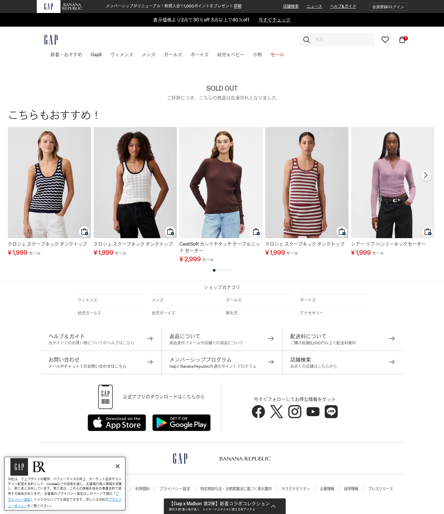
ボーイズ (308, 300)
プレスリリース (380, 489)
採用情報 (351, 489)
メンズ (157, 300)
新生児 (232, 313)
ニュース (314, 6)
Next (426, 175)
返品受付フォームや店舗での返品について (206, 343)
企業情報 (327, 489)
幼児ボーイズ (163, 313)
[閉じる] (118, 466)
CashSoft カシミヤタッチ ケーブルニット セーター (219, 247)
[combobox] (337, 39)
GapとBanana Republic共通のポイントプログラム (212, 366)
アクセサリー (311, 313)
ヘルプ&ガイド (343, 6)
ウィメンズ (87, 300)
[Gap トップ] (47, 40)
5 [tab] (230, 270)
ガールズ (234, 300)
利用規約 (142, 489)
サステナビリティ (295, 489)
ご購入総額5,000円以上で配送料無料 (323, 343)
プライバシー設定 (174, 489)
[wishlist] (385, 39)
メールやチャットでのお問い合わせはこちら (87, 366)
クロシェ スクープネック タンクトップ (47, 244)
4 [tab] (226, 270)
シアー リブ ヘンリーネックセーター (388, 244)
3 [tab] (222, 270)
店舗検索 (291, 6)
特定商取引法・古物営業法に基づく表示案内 (236, 489)
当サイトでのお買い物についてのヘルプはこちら (91, 343)
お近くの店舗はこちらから (313, 366)
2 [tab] (218, 270)
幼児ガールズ (89, 313)
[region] (65, 483)
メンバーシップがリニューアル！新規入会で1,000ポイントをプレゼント (174, 6)
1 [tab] (214, 270)
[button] (388, 6)
